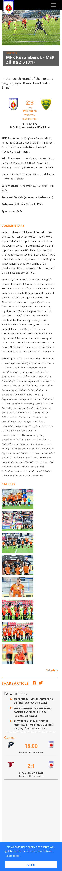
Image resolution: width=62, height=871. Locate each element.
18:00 (31, 745)
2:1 (31, 765)
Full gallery (52, 670)
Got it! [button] (31, 864)
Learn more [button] (12, 855)
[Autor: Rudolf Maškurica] (17, 498)
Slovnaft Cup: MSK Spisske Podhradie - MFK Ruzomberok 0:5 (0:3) (33, 725)
